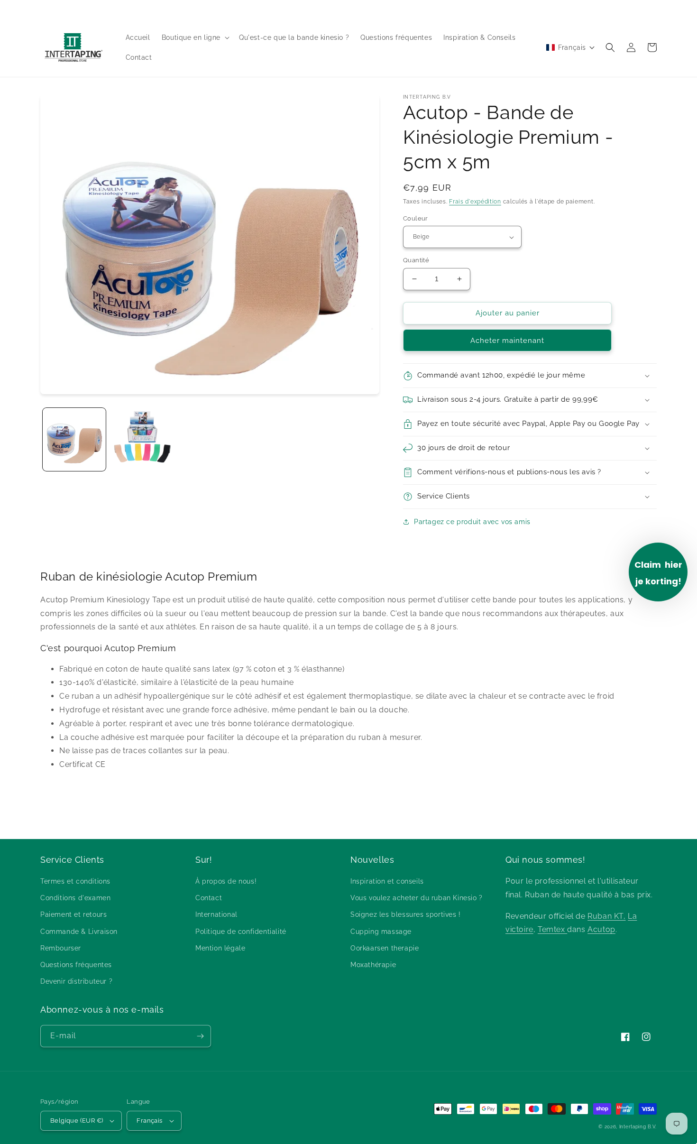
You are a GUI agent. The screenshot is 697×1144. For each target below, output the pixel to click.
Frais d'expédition (475, 201)
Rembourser (60, 948)
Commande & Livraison (79, 931)
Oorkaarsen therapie (384, 948)
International (216, 914)
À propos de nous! (226, 881)
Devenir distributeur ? (76, 981)
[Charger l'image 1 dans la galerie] (74, 439)
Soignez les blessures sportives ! (405, 914)
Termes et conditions (75, 881)
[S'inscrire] (200, 1036)
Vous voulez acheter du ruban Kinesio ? (416, 898)
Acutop (601, 929)
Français (149, 1120)
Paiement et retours (73, 914)
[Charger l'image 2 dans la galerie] (142, 439)
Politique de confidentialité (240, 931)
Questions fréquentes (76, 965)
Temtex (552, 929)
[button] (194, 37)
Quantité (416, 260)
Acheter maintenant (507, 340)
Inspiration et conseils (387, 881)
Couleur (415, 218)
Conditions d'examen (75, 898)
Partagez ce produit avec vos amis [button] (472, 522)
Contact (208, 898)
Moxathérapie (373, 965)
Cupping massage (381, 931)
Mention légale (220, 948)
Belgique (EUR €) (76, 1120)
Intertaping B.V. (638, 1126)
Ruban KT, (606, 916)
